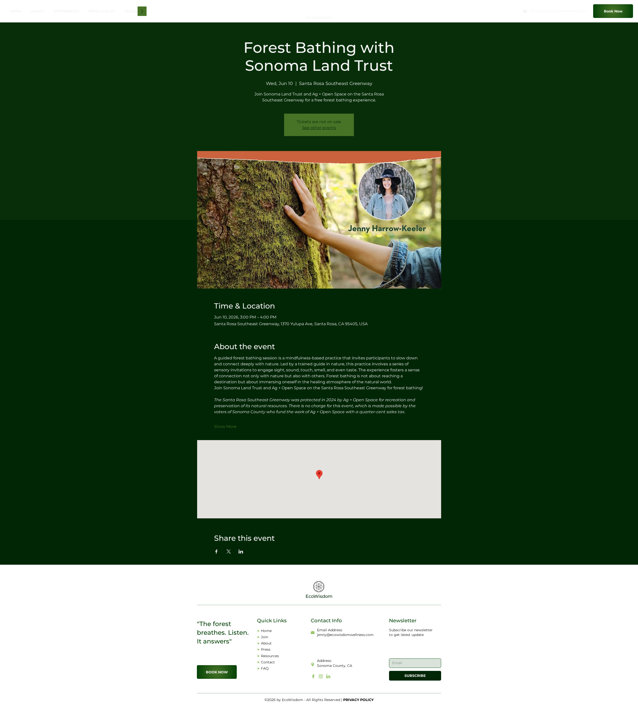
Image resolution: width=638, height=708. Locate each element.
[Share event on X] (228, 551)
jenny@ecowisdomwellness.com (558, 11)
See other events (319, 127)
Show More (225, 426)
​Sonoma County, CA (334, 665)
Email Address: (330, 630)
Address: (324, 660)
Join (264, 637)
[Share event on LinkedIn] (241, 551)
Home (266, 631)
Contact (268, 662)
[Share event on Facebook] (216, 551)
